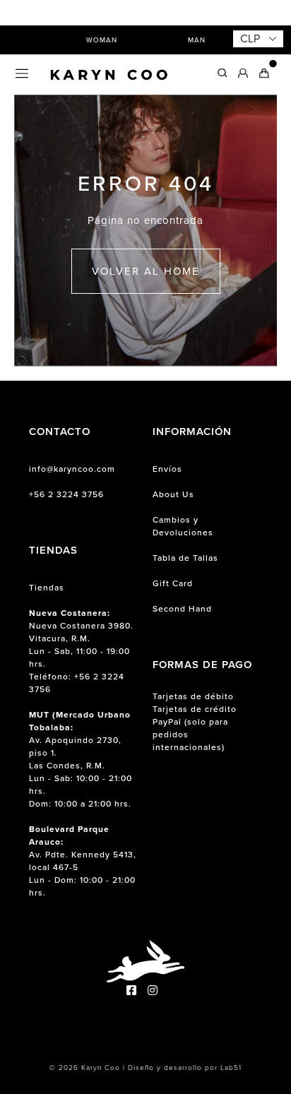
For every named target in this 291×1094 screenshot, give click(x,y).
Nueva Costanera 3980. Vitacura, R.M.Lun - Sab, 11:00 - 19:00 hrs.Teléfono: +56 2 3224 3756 (81, 651)
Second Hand (182, 608)
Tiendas (46, 587)
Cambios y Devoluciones (183, 526)
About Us (173, 494)
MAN (197, 40)
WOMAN (101, 40)
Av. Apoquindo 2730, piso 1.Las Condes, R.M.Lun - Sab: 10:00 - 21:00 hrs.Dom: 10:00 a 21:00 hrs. (80, 759)
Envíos (167, 469)
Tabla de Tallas (185, 558)
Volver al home (146, 271)
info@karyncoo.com (72, 469)
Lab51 (231, 1067)
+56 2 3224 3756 (66, 494)
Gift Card (173, 583)
